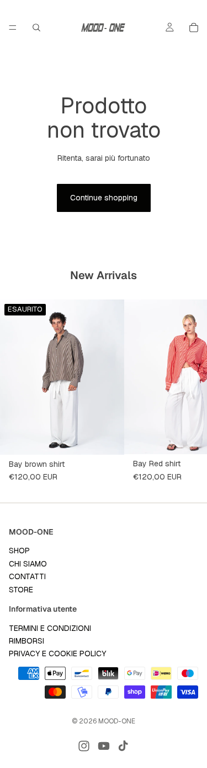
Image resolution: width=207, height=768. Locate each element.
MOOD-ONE (116, 721)
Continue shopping (103, 198)
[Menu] (12, 27)
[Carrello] (194, 27)
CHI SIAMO (28, 564)
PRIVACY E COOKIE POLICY (57, 653)
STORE (21, 589)
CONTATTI (27, 576)
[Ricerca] (36, 27)
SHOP (19, 550)
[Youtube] (103, 746)
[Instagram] (84, 746)
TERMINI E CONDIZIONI (50, 628)
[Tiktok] (123, 746)
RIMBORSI (26, 641)
